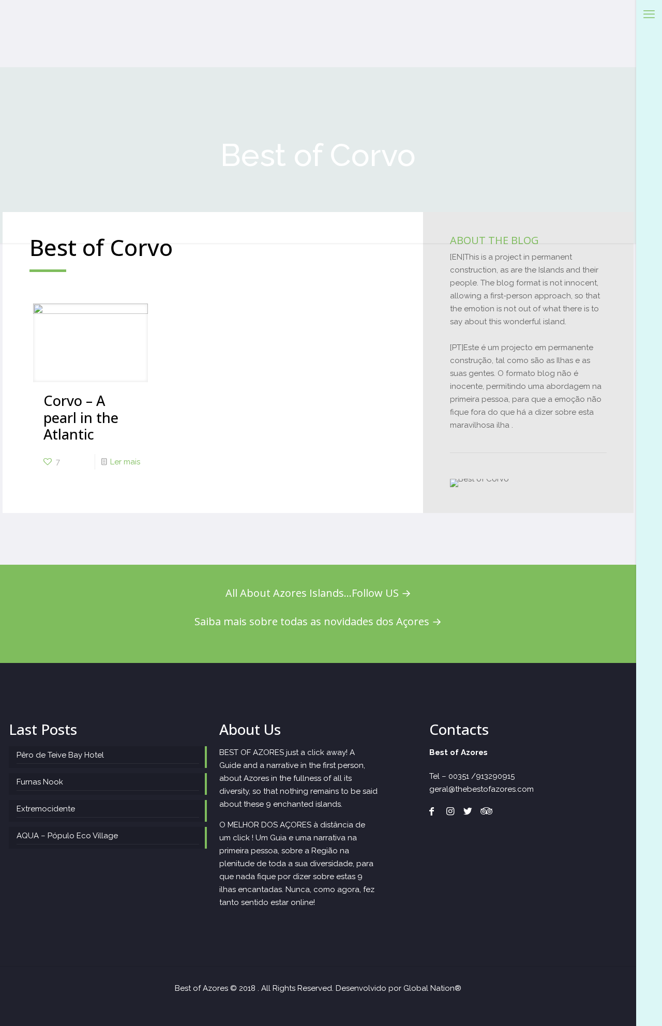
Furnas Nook (40, 782)
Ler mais (125, 461)
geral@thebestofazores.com (481, 789)
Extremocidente (46, 808)
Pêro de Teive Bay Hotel (60, 755)
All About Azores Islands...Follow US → (318, 593)
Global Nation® (432, 988)
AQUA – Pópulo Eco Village (67, 835)
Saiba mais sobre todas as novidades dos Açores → (318, 621)
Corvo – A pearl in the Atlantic (80, 417)
